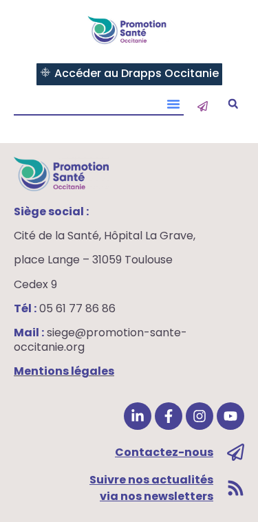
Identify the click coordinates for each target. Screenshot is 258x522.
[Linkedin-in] (137, 416)
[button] (233, 104)
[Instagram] (199, 416)
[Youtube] (230, 416)
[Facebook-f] (168, 416)
